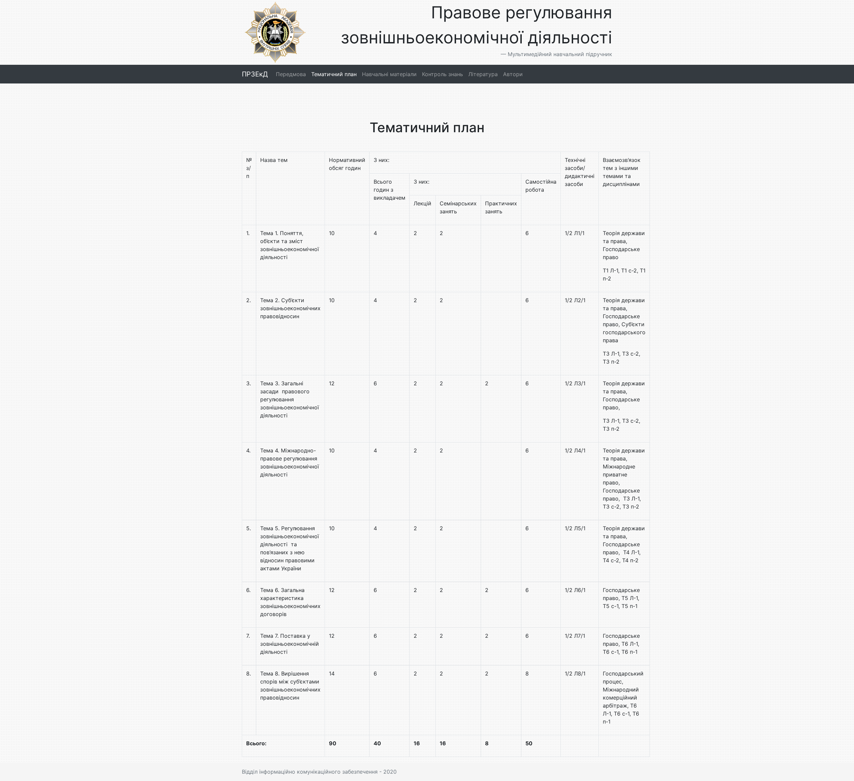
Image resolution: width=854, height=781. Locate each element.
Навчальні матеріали (389, 74)
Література (483, 74)
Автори (513, 74)
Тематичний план (334, 74)
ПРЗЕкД (255, 74)
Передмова (291, 74)
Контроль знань (442, 74)
